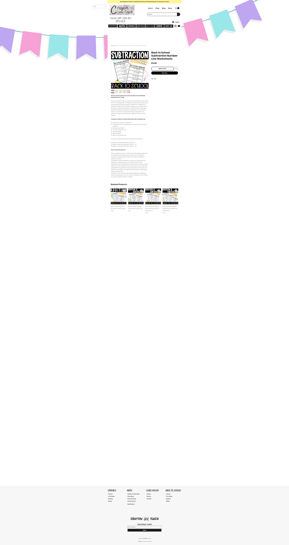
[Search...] (178, 14)
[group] (144, 202)
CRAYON (137, 519)
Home (113, 45)
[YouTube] (179, 26)
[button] (177, 8)
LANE (146, 519)
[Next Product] (180, 196)
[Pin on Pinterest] (155, 79)
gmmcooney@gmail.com (145, 538)
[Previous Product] (108, 196)
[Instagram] (175, 26)
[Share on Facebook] (152, 79)
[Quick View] (119, 196)
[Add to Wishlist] (176, 69)
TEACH (154, 519)
